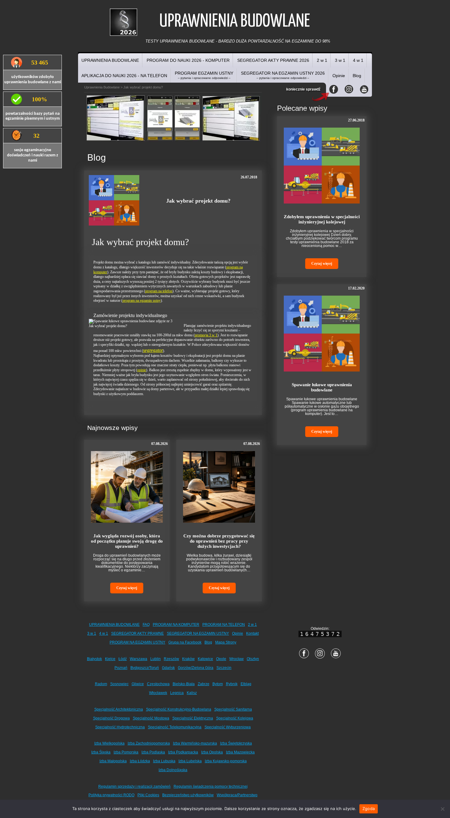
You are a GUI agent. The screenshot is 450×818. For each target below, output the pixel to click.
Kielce (110, 659)
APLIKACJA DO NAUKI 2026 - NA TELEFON (124, 75)
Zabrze (203, 684)
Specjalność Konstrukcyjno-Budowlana (178, 709)
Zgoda (368, 808)
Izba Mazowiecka (240, 752)
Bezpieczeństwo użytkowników (188, 795)
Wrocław (236, 659)
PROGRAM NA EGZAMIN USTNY (137, 642)
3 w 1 (340, 60)
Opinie (338, 75)
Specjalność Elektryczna (192, 718)
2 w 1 (322, 60)
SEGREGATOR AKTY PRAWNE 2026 (273, 60)
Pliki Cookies (148, 795)
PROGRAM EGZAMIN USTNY (204, 75)
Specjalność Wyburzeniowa (227, 727)
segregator (153, 350)
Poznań (120, 668)
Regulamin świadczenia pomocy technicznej (211, 786)
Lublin (155, 659)
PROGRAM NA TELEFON (223, 624)
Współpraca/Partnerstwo (237, 795)
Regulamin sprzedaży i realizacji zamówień (134, 786)
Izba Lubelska (190, 761)
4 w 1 (358, 60)
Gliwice (138, 684)
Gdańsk (168, 668)
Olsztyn (253, 659)
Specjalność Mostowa (151, 718)
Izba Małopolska (113, 761)
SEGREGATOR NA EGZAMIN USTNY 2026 (283, 75)
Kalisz (192, 693)
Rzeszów (171, 659)
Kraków (188, 659)
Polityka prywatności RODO (111, 795)
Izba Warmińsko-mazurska (195, 743)
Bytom (217, 684)
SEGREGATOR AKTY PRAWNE (137, 633)
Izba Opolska (212, 752)
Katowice (205, 659)
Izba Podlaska (153, 752)
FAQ (146, 624)
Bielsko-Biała (184, 684)
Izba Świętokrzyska (236, 743)
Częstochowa (158, 684)
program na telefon (158, 291)
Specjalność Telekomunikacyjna (174, 727)
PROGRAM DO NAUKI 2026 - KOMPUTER (188, 60)
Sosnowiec (119, 684)
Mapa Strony (225, 642)
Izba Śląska (101, 752)
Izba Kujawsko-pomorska (226, 761)
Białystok (94, 659)
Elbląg (246, 684)
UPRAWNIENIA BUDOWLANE (110, 60)
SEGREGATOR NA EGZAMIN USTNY (198, 633)
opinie (141, 370)
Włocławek (158, 693)
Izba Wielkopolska (109, 743)
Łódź (122, 659)
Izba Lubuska (164, 761)
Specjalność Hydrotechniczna (120, 727)
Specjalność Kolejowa (234, 718)
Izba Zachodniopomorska (149, 743)
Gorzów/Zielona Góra (195, 668)
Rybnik (232, 684)
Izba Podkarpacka (183, 752)
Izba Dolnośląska (173, 770)
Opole (221, 659)
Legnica (177, 693)
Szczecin (223, 668)
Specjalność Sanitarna (233, 709)
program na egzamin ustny (141, 300)
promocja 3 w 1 (206, 335)
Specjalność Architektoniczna (118, 709)
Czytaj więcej (126, 588)
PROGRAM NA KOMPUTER (176, 624)
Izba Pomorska (126, 752)
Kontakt (252, 633)
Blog (357, 75)
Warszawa (138, 659)
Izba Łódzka (140, 761)
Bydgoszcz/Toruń (144, 668)
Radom (101, 684)
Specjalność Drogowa (111, 718)
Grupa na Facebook (184, 642)
